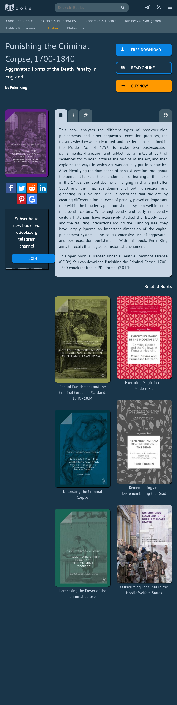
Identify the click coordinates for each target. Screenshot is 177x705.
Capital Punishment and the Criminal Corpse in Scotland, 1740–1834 (82, 392)
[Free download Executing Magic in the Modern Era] (144, 337)
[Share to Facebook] (11, 191)
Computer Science (19, 21)
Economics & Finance (100, 21)
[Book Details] (73, 115)
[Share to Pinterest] (21, 202)
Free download (145, 49)
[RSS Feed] (159, 7)
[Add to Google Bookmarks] (32, 202)
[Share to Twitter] (21, 191)
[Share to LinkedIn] (42, 191)
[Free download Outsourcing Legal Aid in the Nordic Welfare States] (144, 544)
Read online (142, 67)
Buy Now (139, 85)
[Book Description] (61, 115)
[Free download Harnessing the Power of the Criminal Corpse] (82, 548)
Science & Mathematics (58, 21)
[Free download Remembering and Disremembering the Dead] (144, 442)
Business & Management (143, 21)
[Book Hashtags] (85, 115)
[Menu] (170, 7)
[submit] (123, 7)
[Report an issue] (165, 115)
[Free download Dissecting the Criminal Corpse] (82, 449)
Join (33, 258)
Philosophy (75, 28)
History (53, 28)
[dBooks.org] (18, 10)
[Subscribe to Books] (147, 7)
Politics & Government (23, 28)
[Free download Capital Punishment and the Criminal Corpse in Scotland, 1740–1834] (82, 339)
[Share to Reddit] (32, 191)
